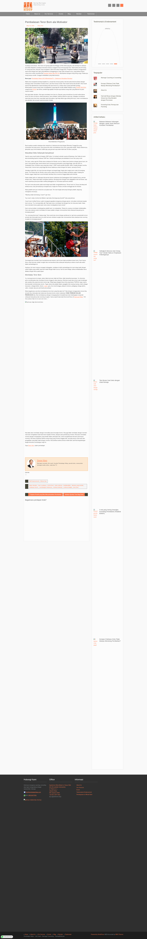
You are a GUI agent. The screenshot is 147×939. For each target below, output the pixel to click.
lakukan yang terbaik (77, 485)
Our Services (49, 14)
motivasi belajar (67, 487)
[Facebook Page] (109, 5)
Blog (69, 14)
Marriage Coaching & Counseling (111, 199)
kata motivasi (58, 485)
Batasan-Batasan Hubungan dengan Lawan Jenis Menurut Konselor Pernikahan (109, 245)
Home (28, 14)
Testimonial (90, 14)
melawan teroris (33, 487)
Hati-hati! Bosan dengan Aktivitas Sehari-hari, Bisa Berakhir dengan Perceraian (111, 219)
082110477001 (32, 916)
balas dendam (33, 485)
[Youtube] (117, 5)
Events (61, 14)
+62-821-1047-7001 (54, 916)
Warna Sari (43, 481)
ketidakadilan (67, 485)
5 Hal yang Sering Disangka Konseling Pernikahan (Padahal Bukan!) (110, 633)
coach (45, 286)
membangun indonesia (45, 487)
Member (78, 14)
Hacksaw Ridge (78, 297)
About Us (37, 14)
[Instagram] (113, 5)
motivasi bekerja (57, 487)
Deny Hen (40, 25)
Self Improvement (34, 481)
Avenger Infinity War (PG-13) (52, 73)
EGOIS (34, 89)
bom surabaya (42, 485)
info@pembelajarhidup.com (33, 913)
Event (78, 911)
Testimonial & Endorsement (84, 913)
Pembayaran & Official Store (84, 916)
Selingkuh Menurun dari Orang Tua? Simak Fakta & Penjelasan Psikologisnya (110, 374)
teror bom (76, 487)
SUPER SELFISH (81, 87)
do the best (50, 485)
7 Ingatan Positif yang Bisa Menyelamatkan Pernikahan (45, 494)
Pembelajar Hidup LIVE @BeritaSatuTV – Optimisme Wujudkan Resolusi (52, 78)
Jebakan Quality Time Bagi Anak (74, 494)
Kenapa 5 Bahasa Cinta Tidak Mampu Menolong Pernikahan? (110, 761)
